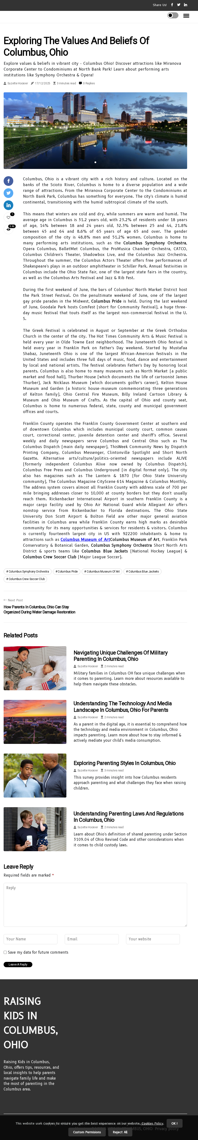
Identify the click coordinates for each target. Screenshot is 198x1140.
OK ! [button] (174, 1123)
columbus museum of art (103, 571)
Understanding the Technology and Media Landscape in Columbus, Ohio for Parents (123, 706)
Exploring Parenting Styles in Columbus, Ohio (125, 763)
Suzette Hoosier (17, 83)
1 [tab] (95, 162)
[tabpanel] (95, 130)
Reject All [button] (120, 1132)
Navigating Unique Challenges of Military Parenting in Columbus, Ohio (120, 656)
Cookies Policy (152, 1123)
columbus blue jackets (143, 571)
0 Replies (89, 83)
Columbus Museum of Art (85, 539)
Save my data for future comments (38, 952)
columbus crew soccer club (27, 579)
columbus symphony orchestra (29, 571)
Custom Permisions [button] (87, 1132)
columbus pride (68, 571)
